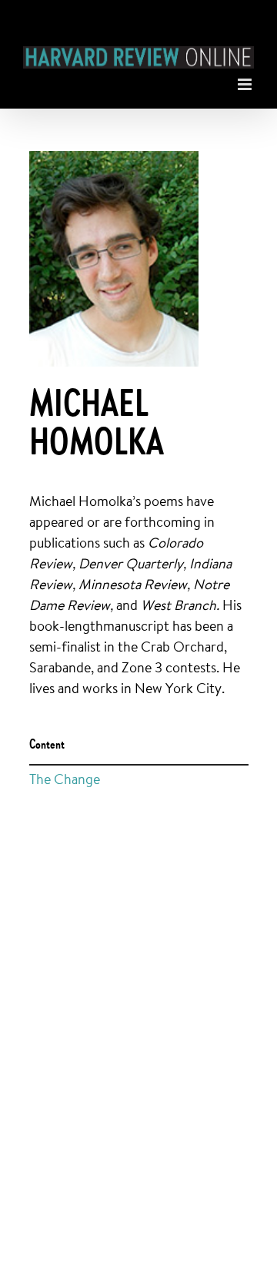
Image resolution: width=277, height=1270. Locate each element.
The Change (64, 778)
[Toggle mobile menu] (246, 80)
